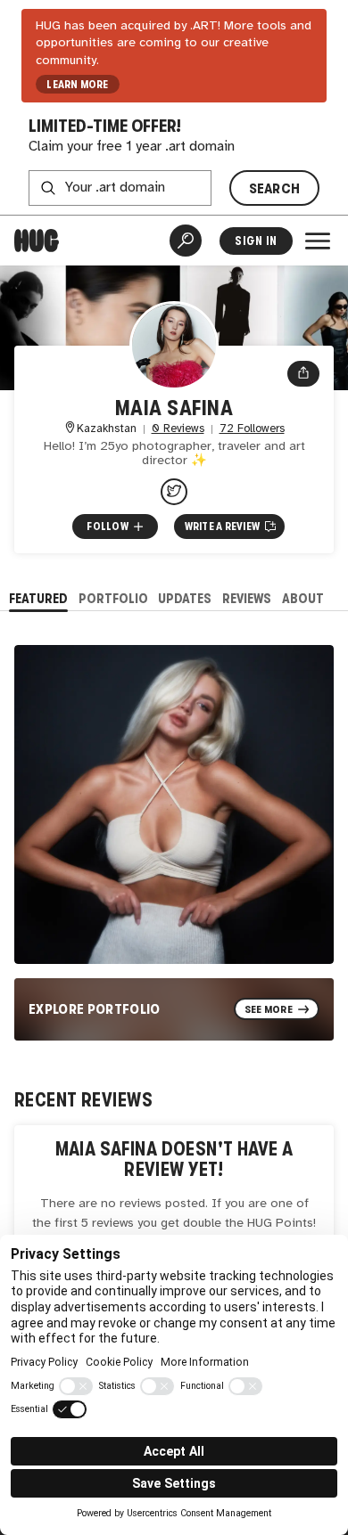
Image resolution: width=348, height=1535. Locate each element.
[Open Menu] (318, 241)
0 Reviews (178, 429)
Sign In (256, 241)
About (303, 598)
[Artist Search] (186, 241)
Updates (184, 598)
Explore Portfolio (95, 1008)
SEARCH (275, 188)
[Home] (36, 240)
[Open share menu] (303, 374)
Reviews (246, 598)
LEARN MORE (77, 84)
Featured (38, 598)
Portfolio (113, 598)
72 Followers (252, 429)
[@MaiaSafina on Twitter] (174, 491)
